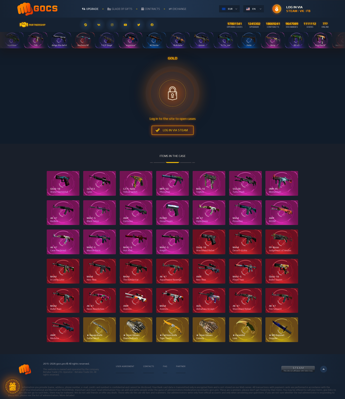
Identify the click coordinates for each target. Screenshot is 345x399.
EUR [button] (230, 8)
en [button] (254, 8)
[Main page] (38, 9)
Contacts (148, 366)
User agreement (125, 366)
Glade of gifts (122, 8)
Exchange (179, 8)
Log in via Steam (175, 130)
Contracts (152, 8)
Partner (180, 366)
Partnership (37, 25)
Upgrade (92, 8)
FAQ (165, 366)
